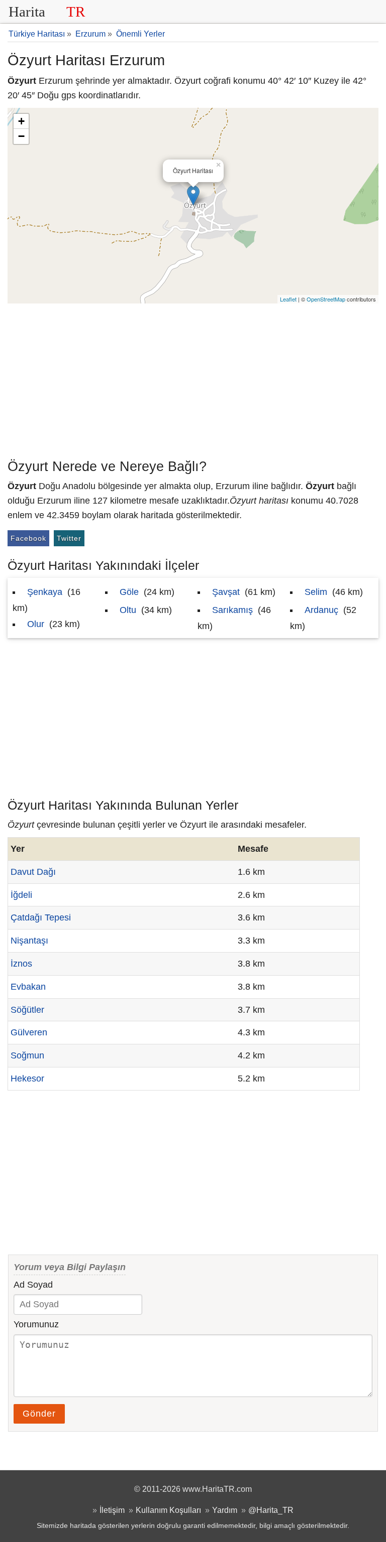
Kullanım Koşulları (168, 1509)
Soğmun (27, 1055)
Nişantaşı (29, 941)
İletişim (112, 1509)
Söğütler (27, 1010)
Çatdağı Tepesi (41, 917)
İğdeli (21, 895)
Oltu (128, 610)
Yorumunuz (36, 1324)
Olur (35, 624)
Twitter (69, 538)
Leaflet (288, 299)
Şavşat (226, 592)
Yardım (224, 1509)
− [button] (21, 136)
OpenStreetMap (326, 299)
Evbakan (28, 987)
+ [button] (21, 121)
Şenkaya (44, 592)
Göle (129, 592)
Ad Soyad (33, 1285)
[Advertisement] (193, 379)
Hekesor (27, 1078)
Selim (316, 592)
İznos (21, 964)
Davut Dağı (33, 872)
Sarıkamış (232, 610)
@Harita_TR (271, 1509)
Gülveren (29, 1032)
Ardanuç (321, 610)
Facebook (28, 538)
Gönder (39, 1414)
